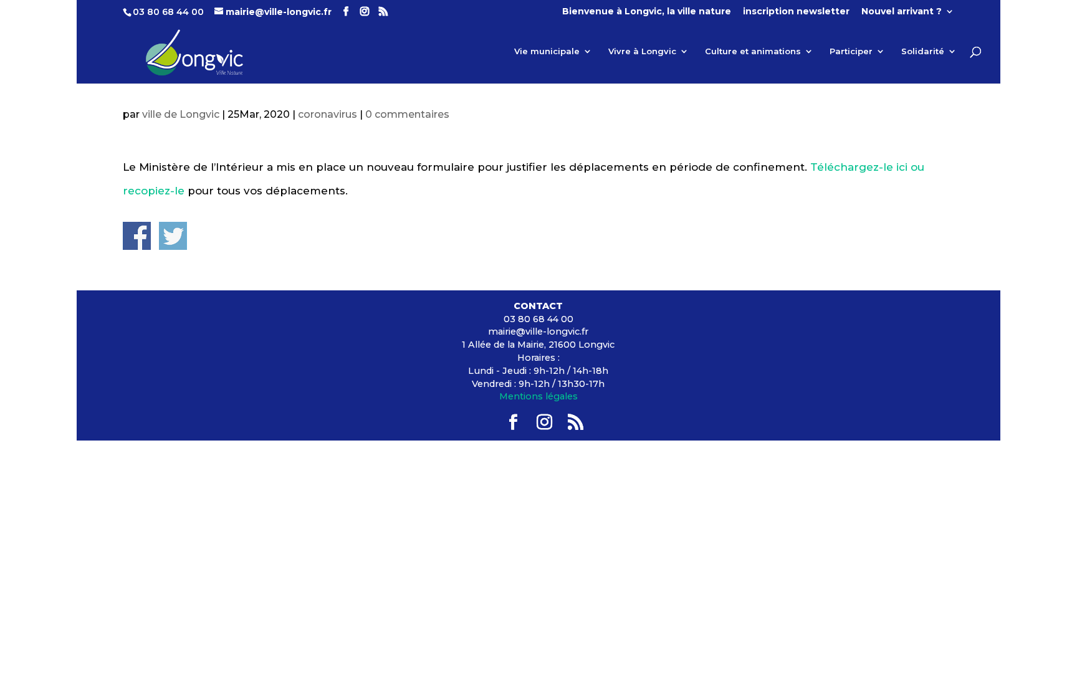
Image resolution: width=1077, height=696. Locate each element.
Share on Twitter (173, 236)
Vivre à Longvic (642, 51)
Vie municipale (547, 51)
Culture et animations (753, 51)
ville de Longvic (180, 114)
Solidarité (922, 51)
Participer (851, 51)
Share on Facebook (137, 236)
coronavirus (327, 114)
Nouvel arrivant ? (901, 12)
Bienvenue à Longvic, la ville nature (646, 12)
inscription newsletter (796, 12)
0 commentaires (407, 114)
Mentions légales (538, 396)
